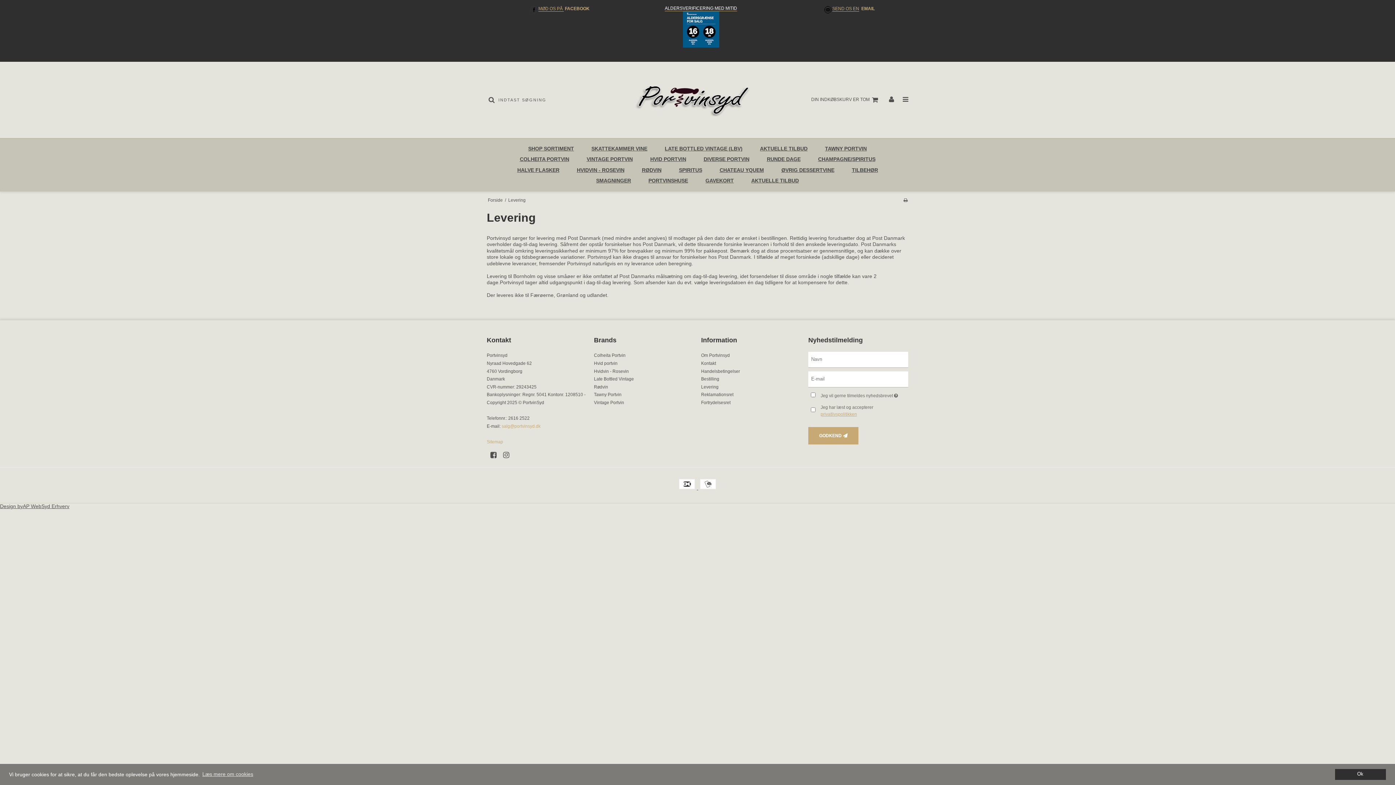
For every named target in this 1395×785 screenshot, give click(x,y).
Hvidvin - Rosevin (600, 170)
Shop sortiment (551, 149)
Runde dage (784, 159)
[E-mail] (858, 379)
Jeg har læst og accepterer (847, 410)
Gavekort (719, 181)
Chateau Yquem (742, 170)
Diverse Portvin (726, 159)
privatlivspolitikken (839, 414)
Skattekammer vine (619, 149)
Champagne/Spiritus (847, 159)
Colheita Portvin (544, 159)
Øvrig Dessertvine (807, 170)
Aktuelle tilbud (775, 181)
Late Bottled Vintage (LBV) (704, 149)
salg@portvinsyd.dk (521, 426)
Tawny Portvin (846, 149)
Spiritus (690, 170)
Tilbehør (865, 170)
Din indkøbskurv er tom (840, 99)
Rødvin (652, 170)
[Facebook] (496, 455)
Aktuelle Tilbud (784, 149)
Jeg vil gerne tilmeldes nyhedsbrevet (864, 394)
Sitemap (495, 441)
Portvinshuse (668, 181)
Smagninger (613, 181)
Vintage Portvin (610, 159)
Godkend (830, 435)
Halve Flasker (538, 170)
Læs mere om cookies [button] (227, 774)
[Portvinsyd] (697, 100)
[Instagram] (508, 455)
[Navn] (858, 359)
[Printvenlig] (905, 200)
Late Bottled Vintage (614, 379)
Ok (1360, 774)
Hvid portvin (668, 159)
